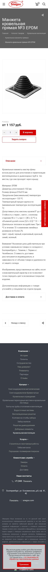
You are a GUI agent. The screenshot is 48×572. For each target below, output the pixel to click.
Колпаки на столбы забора (24, 418)
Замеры (24, 462)
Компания (23, 351)
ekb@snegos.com (26, 500)
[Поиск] (44, 4)
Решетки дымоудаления (24, 425)
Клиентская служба (23, 458)
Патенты (24, 359)
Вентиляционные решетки (24, 414)
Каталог (23, 384)
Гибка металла (24, 447)
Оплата (24, 466)
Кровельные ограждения (24, 397)
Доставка (24, 470)
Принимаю (24, 564)
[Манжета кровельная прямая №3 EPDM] (24, 86)
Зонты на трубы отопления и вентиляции (24, 406)
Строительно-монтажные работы (24, 444)
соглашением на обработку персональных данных (24, 558)
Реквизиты (24, 371)
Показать (27, 481)
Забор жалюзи (24, 422)
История (24, 355)
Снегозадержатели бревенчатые (24, 393)
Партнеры (24, 374)
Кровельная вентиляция (24, 433)
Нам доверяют (24, 367)
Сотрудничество (24, 363)
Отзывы (24, 378)
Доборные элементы (24, 429)
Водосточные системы (24, 410)
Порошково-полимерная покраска (24, 451)
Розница (5, 122)
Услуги (23, 439)
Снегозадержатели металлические (24, 389)
